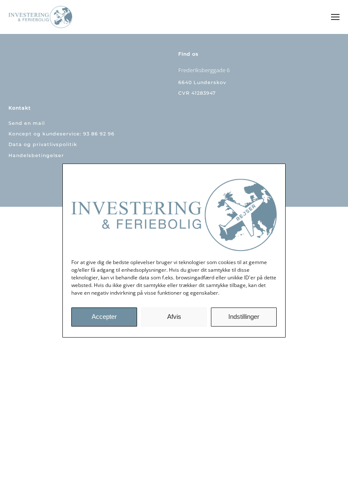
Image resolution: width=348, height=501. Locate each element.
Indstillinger (243, 316)
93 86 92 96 (99, 134)
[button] (335, 17)
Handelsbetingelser (36, 155)
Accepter (104, 316)
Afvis (174, 316)
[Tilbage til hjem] (41, 17)
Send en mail (26, 123)
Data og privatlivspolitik (42, 144)
